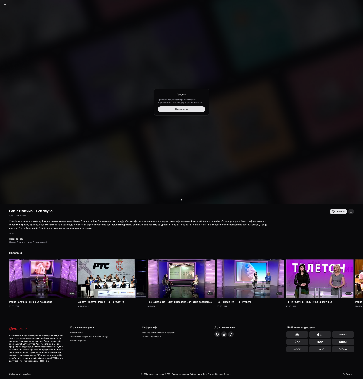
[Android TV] (343, 334)
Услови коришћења (151, 336)
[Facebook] (217, 334)
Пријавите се (181, 109)
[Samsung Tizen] (320, 349)
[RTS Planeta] (18, 329)
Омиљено (340, 211)
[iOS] (320, 334)
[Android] (297, 334)
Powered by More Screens (219, 374)
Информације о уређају (20, 374)
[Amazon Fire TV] (297, 342)
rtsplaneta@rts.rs (78, 340)
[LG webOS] (297, 349)
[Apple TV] (320, 342)
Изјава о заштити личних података (159, 333)
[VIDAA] (343, 349)
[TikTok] (231, 334)
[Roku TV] (343, 342)
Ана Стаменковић (38, 242)
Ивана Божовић (17, 242)
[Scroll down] (181, 199)
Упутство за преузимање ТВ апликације (89, 336)
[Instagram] (224, 334)
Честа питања (77, 333)
